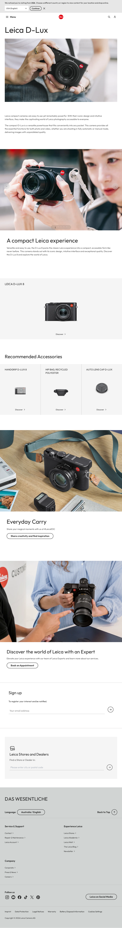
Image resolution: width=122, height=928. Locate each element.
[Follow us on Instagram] (7, 897)
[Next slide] (118, 186)
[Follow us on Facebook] (19, 897)
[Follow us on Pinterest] (38, 897)
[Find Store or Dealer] (109, 767)
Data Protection (22, 911)
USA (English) (12, 8)
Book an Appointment (22, 665)
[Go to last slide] (4, 186)
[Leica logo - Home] (61, 17)
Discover (59, 334)
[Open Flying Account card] (114, 17)
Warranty (52, 911)
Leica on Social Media (101, 896)
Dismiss (44, 8)
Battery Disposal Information (72, 911)
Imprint (8, 911)
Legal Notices (38, 911)
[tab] (55, 227)
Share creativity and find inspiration (30, 535)
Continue (36, 8)
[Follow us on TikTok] (25, 897)
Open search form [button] (109, 17)
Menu (13, 16)
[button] (114, 812)
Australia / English (31, 812)
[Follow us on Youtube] (13, 897)
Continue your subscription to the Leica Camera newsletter (110, 709)
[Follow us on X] (32, 897)
